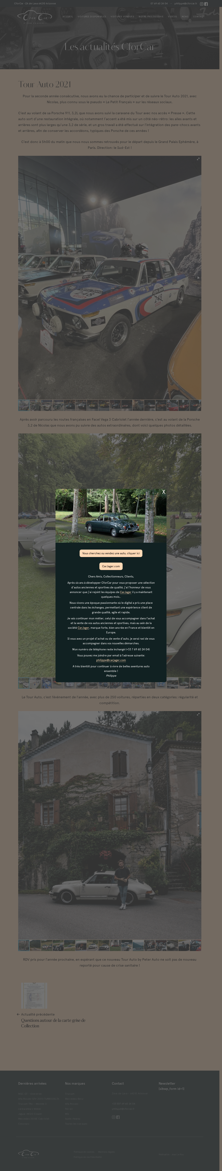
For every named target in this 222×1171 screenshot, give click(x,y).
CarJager (125, 592)
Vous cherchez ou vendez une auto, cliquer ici (111, 553)
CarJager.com (111, 566)
